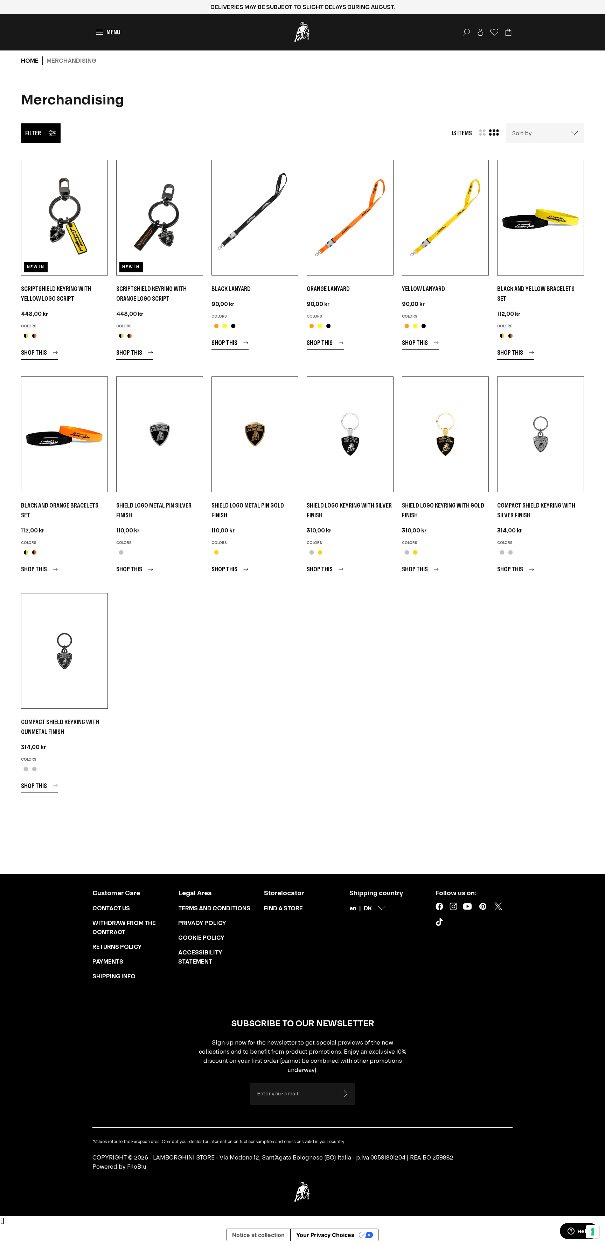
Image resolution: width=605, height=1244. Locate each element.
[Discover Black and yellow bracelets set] (541, 217)
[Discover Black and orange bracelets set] (64, 434)
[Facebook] (439, 906)
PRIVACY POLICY (202, 923)
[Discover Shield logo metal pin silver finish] (160, 434)
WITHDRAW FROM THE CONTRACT (124, 927)
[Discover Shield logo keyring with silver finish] (350, 434)
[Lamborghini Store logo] (302, 32)
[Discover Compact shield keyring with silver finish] (541, 434)
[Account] (480, 32)
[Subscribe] (345, 1093)
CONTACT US (111, 908)
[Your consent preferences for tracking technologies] (592, 1231)
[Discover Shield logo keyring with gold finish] (445, 434)
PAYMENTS (107, 961)
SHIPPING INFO (113, 976)
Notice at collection (258, 1234)
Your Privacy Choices (325, 1234)
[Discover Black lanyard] (255, 217)
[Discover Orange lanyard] (350, 217)
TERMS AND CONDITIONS (214, 908)
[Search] (466, 32)
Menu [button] (113, 32)
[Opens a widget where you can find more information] (578, 1231)
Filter (33, 133)
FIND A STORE (283, 908)
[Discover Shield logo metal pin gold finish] (255, 434)
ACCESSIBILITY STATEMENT (200, 957)
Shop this (34, 352)
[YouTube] (467, 906)
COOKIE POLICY (201, 937)
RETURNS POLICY (117, 947)
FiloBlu (136, 1166)
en (352, 908)
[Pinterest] (482, 906)
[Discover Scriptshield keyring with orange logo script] (160, 217)
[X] (498, 906)
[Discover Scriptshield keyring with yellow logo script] (64, 217)
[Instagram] (453, 906)
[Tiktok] (440, 923)
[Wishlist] (494, 32)
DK (368, 908)
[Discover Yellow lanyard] (445, 217)
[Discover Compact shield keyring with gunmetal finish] (64, 650)
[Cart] (508, 32)
